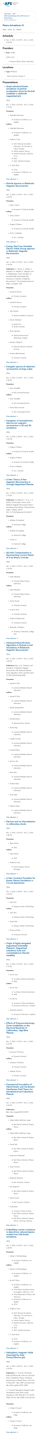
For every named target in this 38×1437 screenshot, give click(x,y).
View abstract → (12, 179)
